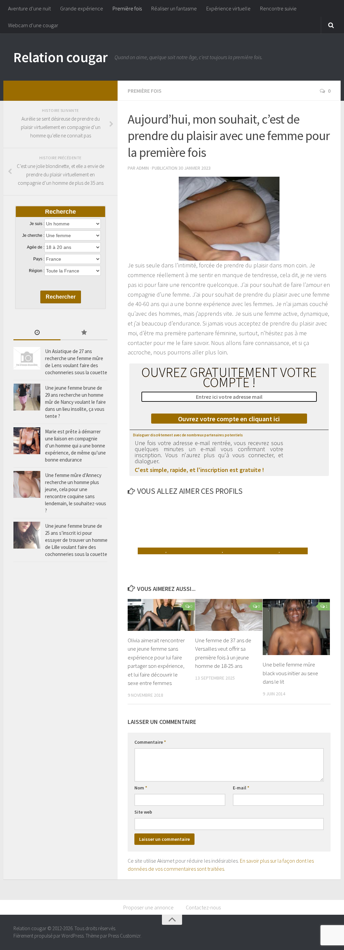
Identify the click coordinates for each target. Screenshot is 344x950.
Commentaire (150, 742)
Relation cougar (60, 57)
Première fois (127, 8)
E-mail (241, 788)
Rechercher (61, 297)
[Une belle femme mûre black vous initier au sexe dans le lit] (296, 627)
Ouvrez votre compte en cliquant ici (229, 419)
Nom (140, 788)
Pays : (38, 259)
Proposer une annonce (148, 907)
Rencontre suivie (278, 8)
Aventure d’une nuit (29, 8)
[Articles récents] (36, 333)
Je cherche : (33, 235)
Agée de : (35, 247)
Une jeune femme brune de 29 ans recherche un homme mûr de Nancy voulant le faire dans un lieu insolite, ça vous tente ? (75, 402)
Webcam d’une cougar (33, 25)
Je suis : (37, 223)
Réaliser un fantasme (174, 8)
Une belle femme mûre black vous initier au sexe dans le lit (290, 673)
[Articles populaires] (84, 333)
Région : (36, 270)
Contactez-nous (203, 907)
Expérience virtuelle (228, 8)
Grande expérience (81, 8)
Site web (143, 812)
